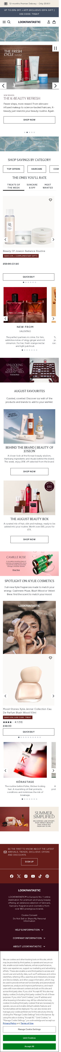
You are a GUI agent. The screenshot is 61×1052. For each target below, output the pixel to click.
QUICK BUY (28, 277)
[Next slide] (55, 85)
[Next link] (53, 318)
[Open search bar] (9, 22)
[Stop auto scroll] (55, 48)
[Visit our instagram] (25, 876)
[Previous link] (5, 318)
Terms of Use (27, 1023)
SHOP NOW (29, 120)
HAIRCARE (36, 169)
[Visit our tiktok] (40, 876)
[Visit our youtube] (33, 876)
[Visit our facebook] (11, 876)
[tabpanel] (29, 239)
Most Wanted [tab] (48, 186)
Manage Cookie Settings (29, 1029)
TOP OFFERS (13, 169)
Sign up (29, 861)
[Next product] (53, 696)
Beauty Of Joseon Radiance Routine (24, 251)
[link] (48, 22)
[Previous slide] (3, 85)
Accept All (29, 1046)
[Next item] (53, 239)
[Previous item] (5, 239)
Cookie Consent (29, 915)
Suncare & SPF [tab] (32, 186)
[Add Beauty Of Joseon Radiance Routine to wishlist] (50, 199)
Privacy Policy (9, 1023)
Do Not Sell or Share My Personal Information (29, 920)
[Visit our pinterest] (47, 876)
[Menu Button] (3, 22)
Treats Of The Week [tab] (13, 186)
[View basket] (54, 22)
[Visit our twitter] (18, 876)
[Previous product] (5, 696)
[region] (29, 1001)
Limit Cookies (29, 1038)
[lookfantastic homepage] (29, 22)
